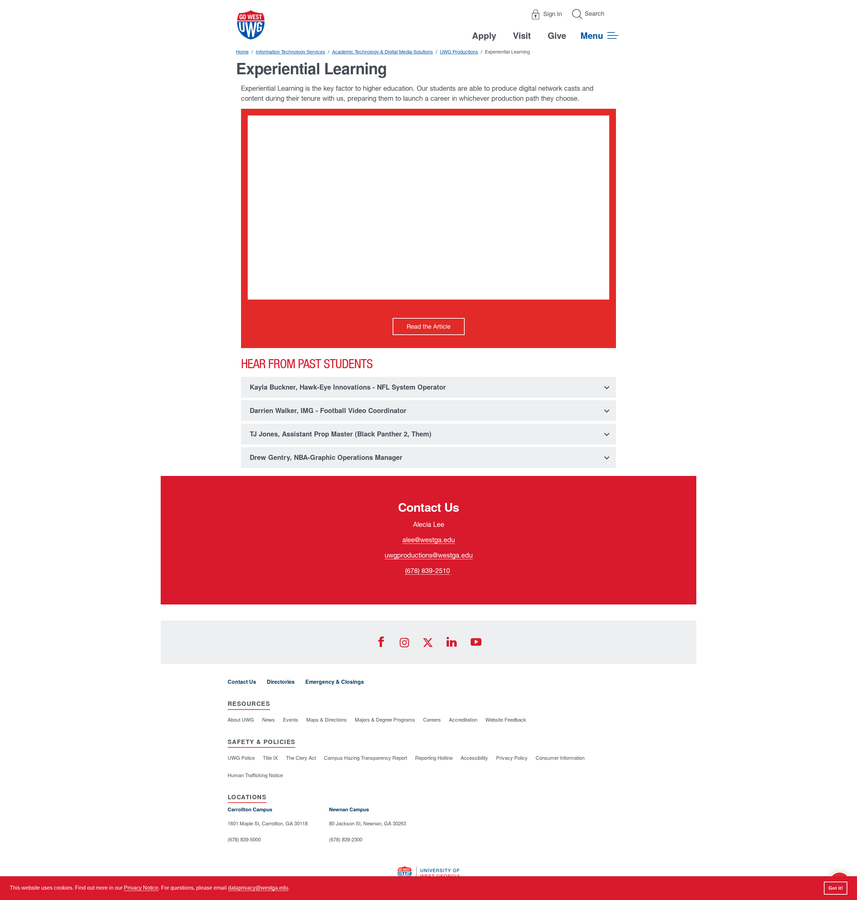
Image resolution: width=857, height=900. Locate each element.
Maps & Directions (326, 719)
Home (242, 52)
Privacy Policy (512, 757)
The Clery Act (301, 757)
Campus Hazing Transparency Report (365, 757)
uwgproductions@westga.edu (429, 555)
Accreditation (463, 719)
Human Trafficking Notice (255, 775)
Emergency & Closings (334, 681)
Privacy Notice (141, 888)
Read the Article (429, 326)
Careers (432, 719)
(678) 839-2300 (345, 839)
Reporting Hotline (434, 757)
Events (290, 719)
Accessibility (474, 757)
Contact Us (242, 681)
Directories (281, 681)
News (268, 719)
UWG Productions (459, 52)
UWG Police (241, 757)
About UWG (241, 719)
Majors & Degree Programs (385, 719)
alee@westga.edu (428, 540)
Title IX (270, 757)
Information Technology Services (290, 52)
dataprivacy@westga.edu (258, 888)
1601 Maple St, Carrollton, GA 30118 (268, 823)
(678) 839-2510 (427, 570)
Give (557, 35)
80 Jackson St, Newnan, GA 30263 (367, 823)
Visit (522, 35)
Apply (484, 35)
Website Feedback (505, 719)
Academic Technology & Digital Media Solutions (382, 52)
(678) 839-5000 (244, 839)
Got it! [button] (836, 888)
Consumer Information (560, 757)
